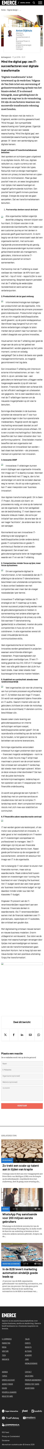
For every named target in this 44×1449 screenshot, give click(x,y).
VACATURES (29, 1376)
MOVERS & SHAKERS (9, 1392)
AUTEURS (28, 1351)
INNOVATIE (5, 1359)
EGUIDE (4, 1388)
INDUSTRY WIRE (7, 1396)
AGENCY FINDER (7, 1384)
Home (3, 10)
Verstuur (22, 1106)
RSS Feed (5, 1432)
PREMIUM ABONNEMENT (33, 1380)
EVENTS (28, 1343)
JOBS (27, 1359)
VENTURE (5, 1351)
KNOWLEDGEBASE (31, 1364)
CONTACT (28, 1372)
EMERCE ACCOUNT (8, 1380)
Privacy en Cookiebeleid (11, 1437)
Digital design (25, 3)
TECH (4, 1355)
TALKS (27, 1339)
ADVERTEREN (29, 1388)
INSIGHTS (28, 1347)
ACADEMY (28, 1355)
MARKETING (6, 1343)
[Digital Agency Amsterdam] (10, 1411)
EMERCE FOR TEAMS (32, 1384)
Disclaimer (6, 1441)
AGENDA (5, 1372)
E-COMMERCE (7, 1339)
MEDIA (4, 1347)
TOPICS (4, 1376)
